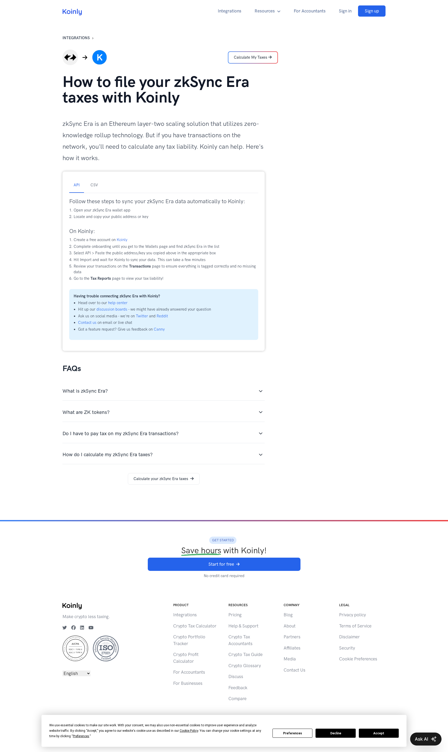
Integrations (229, 10)
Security (347, 648)
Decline (335, 733)
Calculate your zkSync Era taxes (161, 478)
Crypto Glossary (244, 665)
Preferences (292, 733)
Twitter (142, 316)
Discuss (235, 676)
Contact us (87, 322)
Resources (265, 10)
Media (290, 658)
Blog (288, 614)
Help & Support (243, 625)
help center (118, 302)
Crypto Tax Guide (245, 654)
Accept (378, 733)
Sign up (372, 10)
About (290, 625)
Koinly (122, 239)
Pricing (235, 614)
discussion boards (111, 309)
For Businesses (187, 683)
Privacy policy (352, 614)
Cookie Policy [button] (189, 731)
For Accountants (310, 10)
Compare (237, 698)
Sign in (345, 10)
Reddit (162, 316)
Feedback (237, 687)
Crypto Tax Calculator (194, 625)
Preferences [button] (81, 736)
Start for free (221, 564)
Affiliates (292, 648)
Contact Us (294, 670)
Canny (159, 329)
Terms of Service (355, 625)
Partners (292, 636)
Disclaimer (349, 636)
